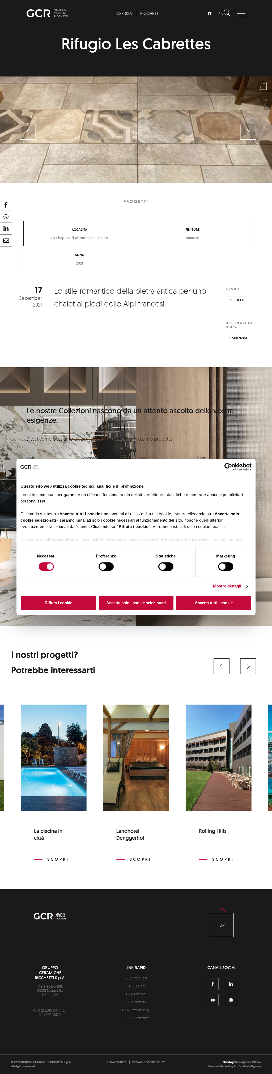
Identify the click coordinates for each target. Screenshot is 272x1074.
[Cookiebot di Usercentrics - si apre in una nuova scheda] (228, 467)
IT (209, 13)
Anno (79, 254)
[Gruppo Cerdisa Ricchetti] (47, 16)
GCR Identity (136, 1002)
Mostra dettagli (227, 586)
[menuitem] (124, 13)
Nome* (31, 458)
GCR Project (136, 986)
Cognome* (90, 458)
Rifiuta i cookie (58, 603)
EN (220, 13)
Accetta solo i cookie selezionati (136, 603)
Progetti (136, 201)
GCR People (136, 994)
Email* (144, 458)
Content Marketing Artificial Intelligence (234, 1066)
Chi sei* (201, 458)
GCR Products (136, 978)
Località (79, 229)
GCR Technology (136, 1010)
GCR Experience (136, 1018)
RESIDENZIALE (239, 338)
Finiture (192, 229)
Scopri (58, 859)
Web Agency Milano (247, 1062)
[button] (222, 666)
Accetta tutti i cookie (214, 603)
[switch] (106, 566)
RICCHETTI (236, 300)
